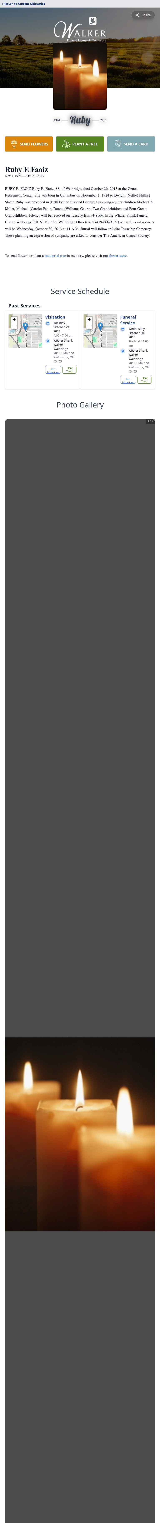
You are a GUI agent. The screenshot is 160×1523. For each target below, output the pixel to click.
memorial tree (55, 255)
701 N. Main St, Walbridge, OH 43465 (64, 357)
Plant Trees (69, 369)
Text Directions (53, 370)
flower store (118, 255)
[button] (25, 326)
